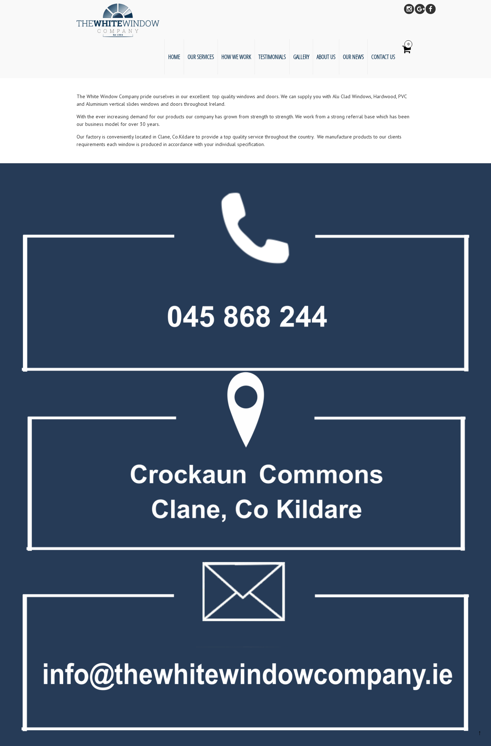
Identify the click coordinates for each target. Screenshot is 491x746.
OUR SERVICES (201, 57)
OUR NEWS (353, 57)
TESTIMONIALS (272, 57)
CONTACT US (383, 57)
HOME (174, 57)
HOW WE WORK (236, 57)
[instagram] (409, 9)
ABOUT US (326, 57)
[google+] (419, 9)
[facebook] (430, 9)
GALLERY (301, 57)
